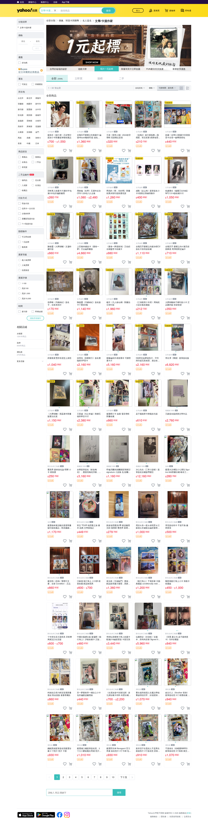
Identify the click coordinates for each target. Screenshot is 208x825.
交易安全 (187, 816)
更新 (189, 813)
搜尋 (119, 792)
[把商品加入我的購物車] (70, 150)
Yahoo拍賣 (27, 10)
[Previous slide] (48, 114)
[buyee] (30, 70)
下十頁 (123, 777)
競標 (100, 78)
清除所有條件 (35, 318)
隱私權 (163, 816)
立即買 (78, 78)
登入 (138, 10)
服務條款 (153, 816)
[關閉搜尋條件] (55, 10)
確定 (37, 48)
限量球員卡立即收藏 (130, 68)
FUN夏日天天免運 (154, 68)
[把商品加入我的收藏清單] (65, 150)
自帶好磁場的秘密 (58, 68)
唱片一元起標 (106, 68)
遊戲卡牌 (82, 68)
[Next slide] (71, 114)
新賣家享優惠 (179, 68)
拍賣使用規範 (175, 816)
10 (113, 777)
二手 (121, 78)
